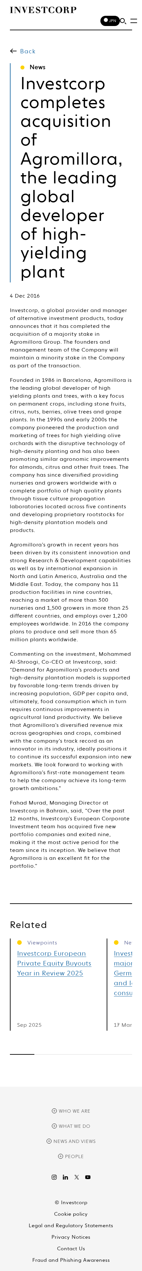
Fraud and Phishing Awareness (71, 1260)
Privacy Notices (71, 1237)
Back (28, 52)
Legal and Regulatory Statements (71, 1225)
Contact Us (71, 1248)
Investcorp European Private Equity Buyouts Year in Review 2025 (54, 964)
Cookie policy (71, 1214)
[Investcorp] (43, 10)
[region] (71, 1054)
